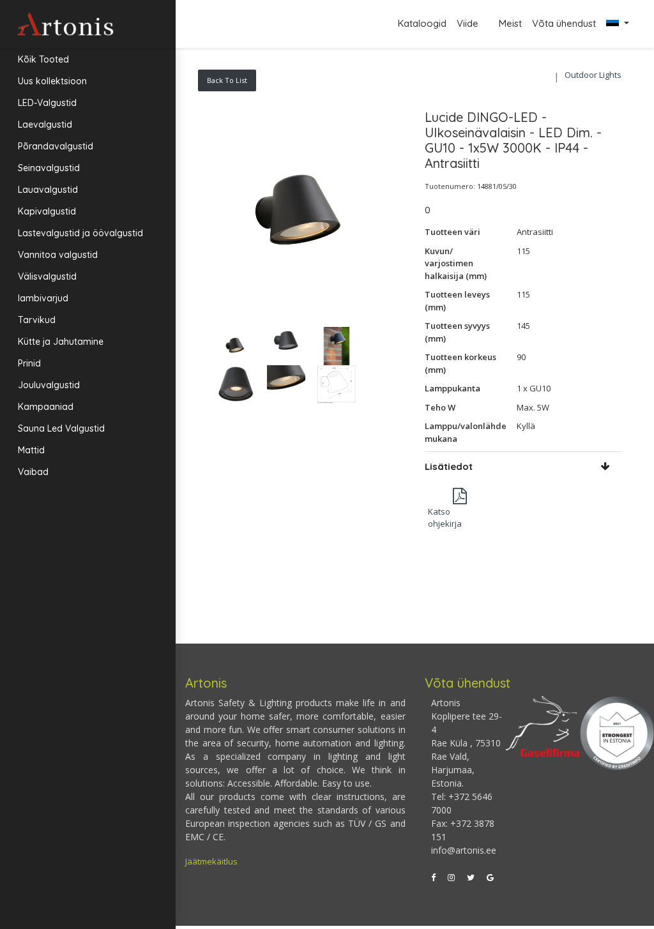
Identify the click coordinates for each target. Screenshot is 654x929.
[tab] (524, 466)
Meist (510, 23)
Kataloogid (422, 23)
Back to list (227, 80)
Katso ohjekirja (445, 517)
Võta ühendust (564, 23)
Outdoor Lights (593, 74)
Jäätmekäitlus (211, 861)
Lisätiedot (449, 466)
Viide (469, 23)
